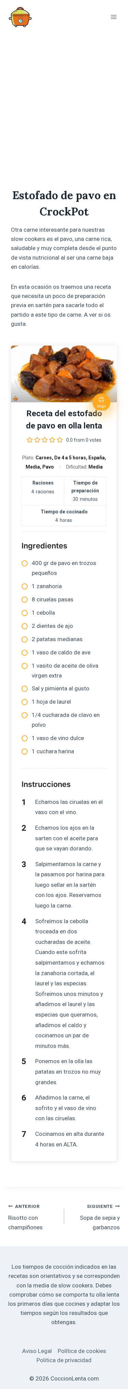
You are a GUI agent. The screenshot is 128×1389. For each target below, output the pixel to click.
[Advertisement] (64, 101)
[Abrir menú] (113, 17)
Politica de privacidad (64, 1360)
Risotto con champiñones (25, 1217)
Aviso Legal (37, 1351)
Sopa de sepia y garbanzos (100, 1217)
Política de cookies (82, 1351)
